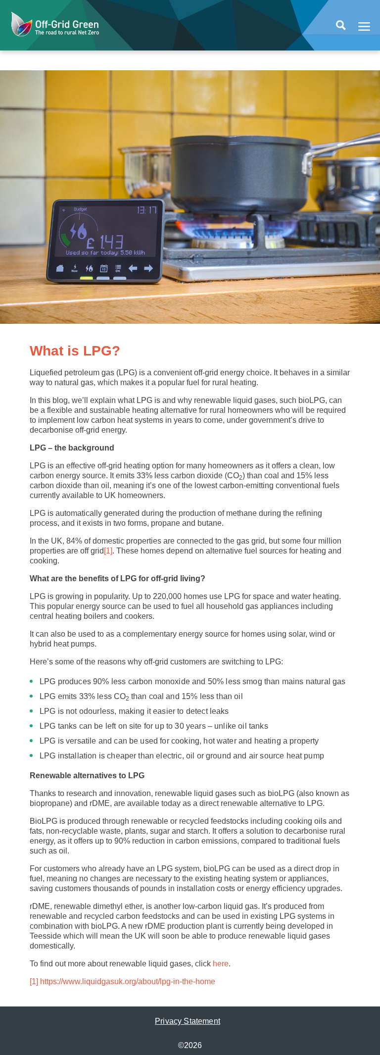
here (221, 963)
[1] (108, 551)
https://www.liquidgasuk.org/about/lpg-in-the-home (127, 981)
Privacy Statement (187, 1021)
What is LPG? (75, 350)
